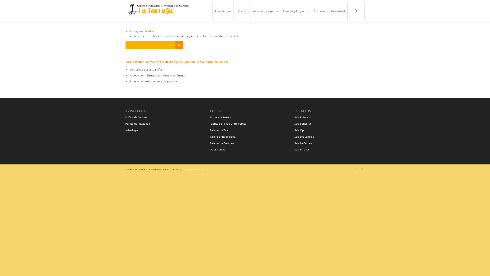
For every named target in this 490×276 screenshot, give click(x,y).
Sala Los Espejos (304, 136)
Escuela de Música (220, 117)
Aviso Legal (131, 130)
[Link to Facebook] (356, 169)
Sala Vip (299, 130)
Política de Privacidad (137, 123)
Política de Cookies (136, 117)
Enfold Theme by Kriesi (197, 169)
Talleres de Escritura (222, 143)
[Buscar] (356, 11)
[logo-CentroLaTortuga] (157, 11)
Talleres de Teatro (220, 130)
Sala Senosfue (303, 123)
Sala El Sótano (302, 117)
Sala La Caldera (303, 143)
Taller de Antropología (223, 136)
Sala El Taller (301, 149)
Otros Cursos (217, 149)
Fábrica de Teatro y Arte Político (228, 123)
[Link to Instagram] (362, 169)
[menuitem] (222, 11)
